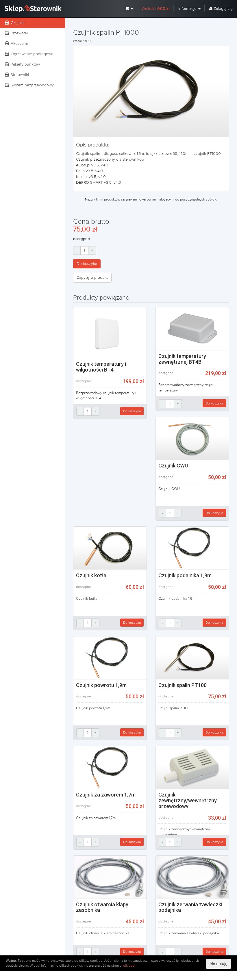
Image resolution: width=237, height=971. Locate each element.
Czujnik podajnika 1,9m (185, 575)
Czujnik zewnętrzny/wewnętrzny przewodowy (187, 800)
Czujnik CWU (173, 466)
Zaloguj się (222, 8)
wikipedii (129, 965)
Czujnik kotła (91, 575)
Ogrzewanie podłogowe (31, 54)
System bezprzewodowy (32, 85)
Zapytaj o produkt (92, 277)
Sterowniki (19, 74)
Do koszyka (87, 263)
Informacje (188, 8)
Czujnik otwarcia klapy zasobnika (102, 907)
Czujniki (17, 22)
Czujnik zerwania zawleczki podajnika (190, 907)
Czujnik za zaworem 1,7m (106, 795)
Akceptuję (218, 963)
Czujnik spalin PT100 (182, 685)
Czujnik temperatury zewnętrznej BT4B (182, 359)
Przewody (19, 33)
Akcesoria (19, 43)
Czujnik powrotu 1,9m (101, 685)
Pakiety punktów (25, 64)
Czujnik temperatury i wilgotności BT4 (101, 367)
